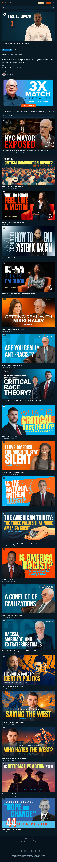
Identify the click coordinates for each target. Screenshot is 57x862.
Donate (48, 3)
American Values (9, 68)
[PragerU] (6, 3)
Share (24, 49)
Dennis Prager (12, 331)
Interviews (4, 402)
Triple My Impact (7, 49)
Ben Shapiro (13, 724)
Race (3, 68)
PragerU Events (51, 111)
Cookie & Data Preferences (45, 846)
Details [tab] (4, 54)
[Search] (53, 8)
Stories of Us (5, 224)
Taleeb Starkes (9, 74)
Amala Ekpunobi (14, 260)
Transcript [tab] (10, 54)
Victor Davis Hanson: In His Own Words (10, 152)
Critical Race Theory (18, 68)
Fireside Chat (5, 331)
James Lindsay (14, 188)
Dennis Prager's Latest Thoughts (37, 111)
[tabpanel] (28, 67)
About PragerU (9, 846)
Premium (41, 3)
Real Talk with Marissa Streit (20, 111)
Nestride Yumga (14, 474)
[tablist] (28, 54)
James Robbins (14, 510)
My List (16, 49)
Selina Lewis (12, 295)
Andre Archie (14, 688)
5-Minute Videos (5, 46)
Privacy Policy (17, 846)
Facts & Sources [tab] (19, 54)
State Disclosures (33, 846)
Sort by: (5, 115)
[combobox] (31, 116)
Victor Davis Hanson (24, 152)
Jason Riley (13, 796)
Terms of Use (25, 846)
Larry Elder (13, 581)
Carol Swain (13, 831)
